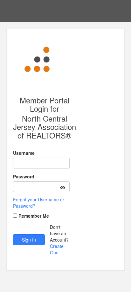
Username (24, 153)
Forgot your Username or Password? (38, 202)
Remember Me (33, 216)
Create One (57, 249)
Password (23, 176)
